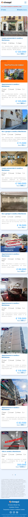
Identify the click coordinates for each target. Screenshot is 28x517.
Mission (15, 505)
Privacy (17, 507)
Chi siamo (10, 505)
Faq (19, 505)
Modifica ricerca (22, 9)
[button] (3, 26)
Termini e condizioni (15, 509)
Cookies (23, 509)
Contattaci (11, 507)
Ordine (4, 9)
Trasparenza (6, 509)
